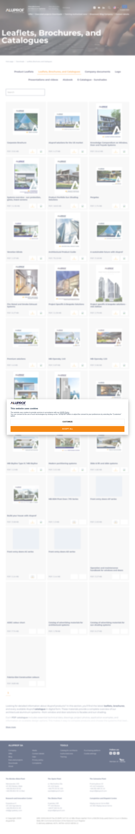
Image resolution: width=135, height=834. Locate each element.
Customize (67, 422)
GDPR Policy (64, 412)
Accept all (67, 429)
